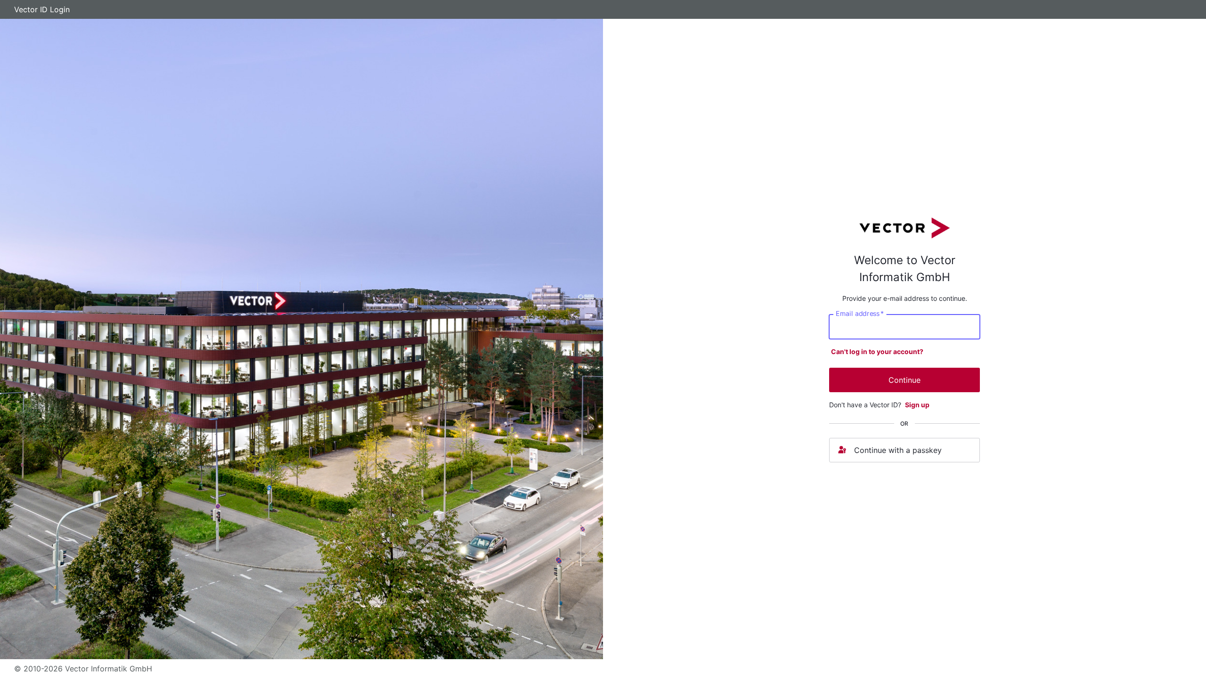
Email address (860, 313)
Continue (904, 380)
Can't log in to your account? (877, 351)
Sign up (917, 405)
